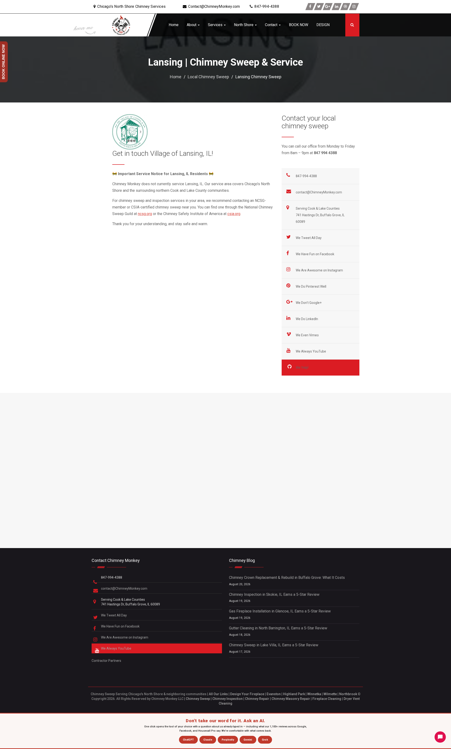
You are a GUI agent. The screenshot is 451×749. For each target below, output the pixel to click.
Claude (207, 739)
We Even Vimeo (307, 335)
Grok (265, 739)
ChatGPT (188, 739)
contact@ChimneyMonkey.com (319, 192)
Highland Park (294, 694)
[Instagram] (354, 6)
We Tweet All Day (309, 238)
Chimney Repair (257, 699)
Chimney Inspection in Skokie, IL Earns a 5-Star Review (274, 594)
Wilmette (330, 694)
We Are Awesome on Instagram (320, 270)
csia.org (233, 214)
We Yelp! (302, 367)
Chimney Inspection (227, 699)
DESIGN (323, 25)
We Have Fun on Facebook (315, 254)
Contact (271, 25)
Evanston (274, 694)
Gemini (248, 739)
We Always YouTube (311, 351)
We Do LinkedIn (307, 319)
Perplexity (228, 739)
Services (215, 25)
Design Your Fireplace (247, 694)
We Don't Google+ (309, 303)
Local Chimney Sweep (208, 76)
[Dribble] (345, 6)
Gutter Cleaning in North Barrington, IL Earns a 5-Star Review (278, 628)
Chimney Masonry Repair (291, 699)
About (192, 25)
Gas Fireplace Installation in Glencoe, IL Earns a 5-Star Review (280, 611)
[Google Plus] (328, 6)
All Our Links (218, 694)
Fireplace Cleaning (326, 699)
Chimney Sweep (198, 699)
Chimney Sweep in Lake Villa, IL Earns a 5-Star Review (273, 645)
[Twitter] (319, 6)
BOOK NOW (298, 25)
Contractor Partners (106, 661)
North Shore (244, 25)
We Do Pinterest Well (311, 286)
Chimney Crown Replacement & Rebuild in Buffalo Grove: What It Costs (287, 577)
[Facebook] (310, 6)
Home (174, 25)
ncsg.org (145, 214)
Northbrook (348, 694)
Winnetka (314, 694)
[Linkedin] (337, 6)
